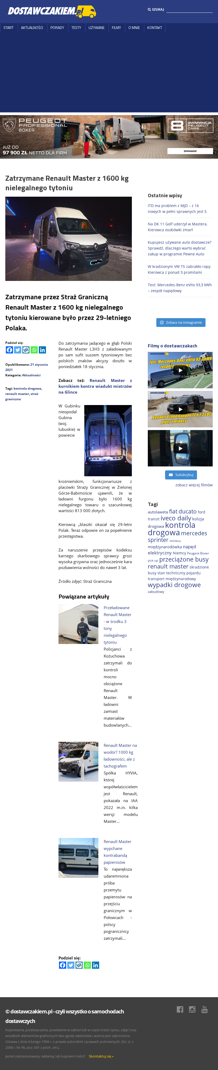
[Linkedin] (42, 349)
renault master (17, 393)
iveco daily (176, 517)
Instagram (195, 1009)
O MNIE (134, 27)
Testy (76, 27)
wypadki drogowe (174, 584)
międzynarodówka (165, 546)
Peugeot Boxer (198, 553)
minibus (175, 541)
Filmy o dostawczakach (172, 345)
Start (8, 27)
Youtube (207, 1009)
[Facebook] (9, 349)
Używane (96, 27)
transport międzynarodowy (172, 578)
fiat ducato (183, 511)
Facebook (182, 1009)
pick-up (153, 560)
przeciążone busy (184, 559)
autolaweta (158, 512)
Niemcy (179, 552)
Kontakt (154, 27)
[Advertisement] (109, 72)
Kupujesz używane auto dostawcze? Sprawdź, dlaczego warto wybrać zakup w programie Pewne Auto (179, 248)
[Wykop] (26, 349)
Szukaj (158, 9)
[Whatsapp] (34, 349)
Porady (57, 27)
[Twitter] (17, 349)
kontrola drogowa (27, 388)
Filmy (116, 27)
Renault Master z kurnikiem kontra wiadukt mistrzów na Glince (95, 386)
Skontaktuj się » (101, 1056)
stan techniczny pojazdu (179, 572)
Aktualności (32, 27)
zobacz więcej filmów (194, 484)
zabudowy (156, 591)
